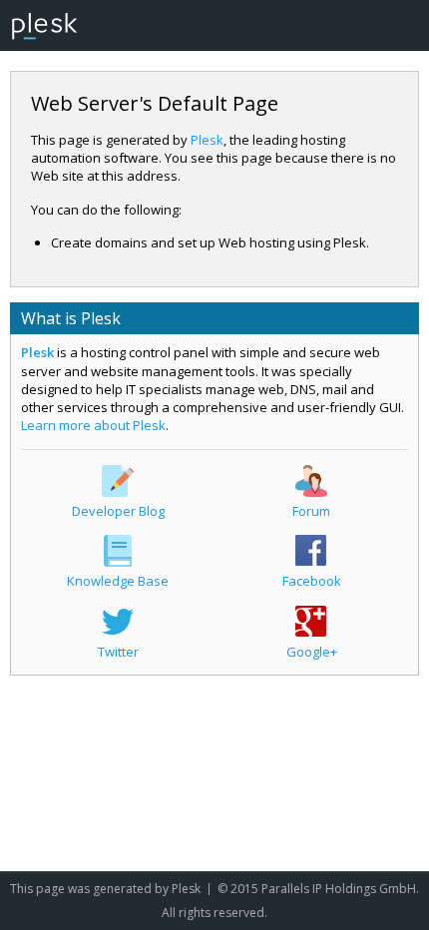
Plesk (207, 140)
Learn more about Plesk (93, 425)
